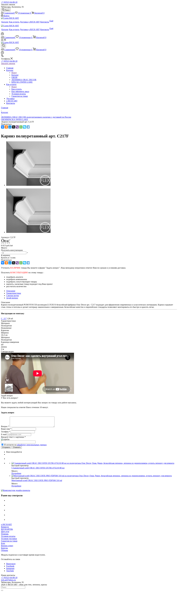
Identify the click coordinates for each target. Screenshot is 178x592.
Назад (14, 73)
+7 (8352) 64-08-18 (9, 2)
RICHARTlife (7, 529)
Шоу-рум (5, 531)
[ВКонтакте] (2, 127)
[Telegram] (28, 127)
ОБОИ (4, 119)
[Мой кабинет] (2, 34)
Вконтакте (11, 564)
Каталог (15, 75)
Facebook (10, 566)
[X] (13, 127)
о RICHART (6, 524)
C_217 (4, 318)
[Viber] (17, 127)
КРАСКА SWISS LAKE (17, 119)
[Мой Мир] (9, 127)
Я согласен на (25, 445)
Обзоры (4, 550)
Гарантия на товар (9, 541)
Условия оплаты (8, 536)
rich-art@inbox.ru (8, 580)
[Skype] (24, 127)
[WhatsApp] (20, 127)
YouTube (10, 571)
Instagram (10, 568)
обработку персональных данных (32, 445)
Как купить (16, 89)
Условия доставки (9, 538)
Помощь (4, 534)
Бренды (4, 548)
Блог (3, 543)
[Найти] (2, 590)
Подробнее (16, 473)
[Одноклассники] (6, 127)
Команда (5, 527)
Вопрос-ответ (7, 546)
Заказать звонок (8, 63)
